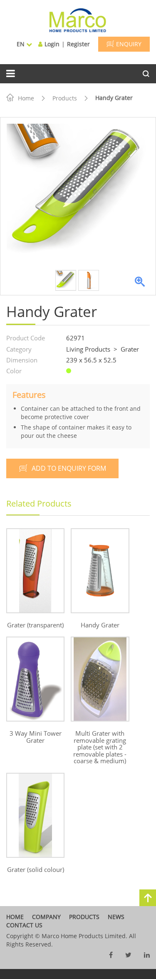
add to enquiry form (69, 468)
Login (52, 44)
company (46, 917)
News (116, 917)
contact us (24, 925)
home (15, 917)
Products (64, 98)
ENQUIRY (128, 44)
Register (78, 44)
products (84, 917)
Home (26, 98)
